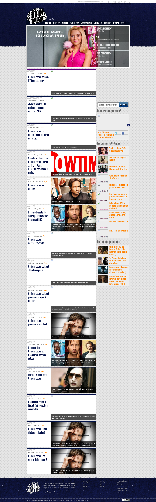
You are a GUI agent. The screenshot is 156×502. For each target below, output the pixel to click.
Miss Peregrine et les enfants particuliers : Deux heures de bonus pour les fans (118, 196)
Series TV (56, 23)
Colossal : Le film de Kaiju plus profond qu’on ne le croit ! (118, 186)
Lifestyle (116, 23)
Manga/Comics (86, 23)
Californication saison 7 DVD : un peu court (38, 78)
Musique (65, 23)
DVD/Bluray (74, 23)
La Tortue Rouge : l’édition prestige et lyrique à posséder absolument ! (118, 206)
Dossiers (48, 30)
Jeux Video (98, 23)
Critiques (49, 27)
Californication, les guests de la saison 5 (37, 457)
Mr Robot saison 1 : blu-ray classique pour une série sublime (117, 215)
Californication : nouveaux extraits (36, 241)
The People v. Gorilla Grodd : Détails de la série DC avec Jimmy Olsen (118, 260)
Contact (119, 492)
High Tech (116, 34)
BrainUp (107, 23)
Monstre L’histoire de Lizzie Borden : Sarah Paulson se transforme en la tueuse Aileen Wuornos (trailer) (117, 280)
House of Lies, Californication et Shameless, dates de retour (37, 353)
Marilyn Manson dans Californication (37, 376)
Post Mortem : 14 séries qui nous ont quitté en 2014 (37, 107)
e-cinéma (48, 34)
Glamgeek (116, 30)
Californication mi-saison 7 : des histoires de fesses (38, 134)
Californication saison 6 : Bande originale (38, 268)
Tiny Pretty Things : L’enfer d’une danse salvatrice (117, 149)
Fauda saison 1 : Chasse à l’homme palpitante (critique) (118, 167)
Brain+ (124, 23)
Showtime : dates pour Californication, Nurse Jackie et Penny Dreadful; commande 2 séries (38, 165)
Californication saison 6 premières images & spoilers (38, 297)
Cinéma (48, 23)
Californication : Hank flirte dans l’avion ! (37, 430)
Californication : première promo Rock (37, 322)
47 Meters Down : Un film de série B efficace (118, 176)
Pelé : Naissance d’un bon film (118, 221)
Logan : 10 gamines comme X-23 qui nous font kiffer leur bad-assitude (106, 135)
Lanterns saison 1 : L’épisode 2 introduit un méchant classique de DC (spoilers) (118, 270)
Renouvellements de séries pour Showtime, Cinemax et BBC (38, 216)
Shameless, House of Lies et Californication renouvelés (38, 405)
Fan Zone (124, 27)
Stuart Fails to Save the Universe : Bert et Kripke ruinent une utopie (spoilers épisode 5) (118, 251)
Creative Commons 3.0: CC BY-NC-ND (79, 500)
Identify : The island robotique (118, 230)
